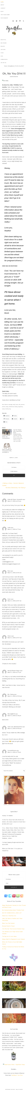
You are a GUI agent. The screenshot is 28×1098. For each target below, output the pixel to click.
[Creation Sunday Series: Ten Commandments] (7, 432)
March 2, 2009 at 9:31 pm (14, 501)
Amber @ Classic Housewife (15, 499)
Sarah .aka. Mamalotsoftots (15, 726)
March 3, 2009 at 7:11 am (14, 529)
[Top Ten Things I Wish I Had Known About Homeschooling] (18, 435)
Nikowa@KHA (11, 714)
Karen (9, 599)
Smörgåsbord (14, 76)
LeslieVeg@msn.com (8, 561)
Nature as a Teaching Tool (9, 915)
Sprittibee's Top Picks (17, 1075)
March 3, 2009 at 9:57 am (14, 601)
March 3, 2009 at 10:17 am (15, 637)
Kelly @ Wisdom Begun (14, 670)
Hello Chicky (19, 1089)
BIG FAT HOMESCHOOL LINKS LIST (12, 913)
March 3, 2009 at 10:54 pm (15, 696)
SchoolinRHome (12, 750)
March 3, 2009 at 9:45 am (14, 572)
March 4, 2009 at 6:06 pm (14, 728)
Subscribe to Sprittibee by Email (11, 400)
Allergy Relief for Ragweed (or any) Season (13, 939)
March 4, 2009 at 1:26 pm (14, 715)
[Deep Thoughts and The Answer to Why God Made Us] (7, 446)
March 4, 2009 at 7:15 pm (14, 752)
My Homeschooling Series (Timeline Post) (13, 910)
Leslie (9, 527)
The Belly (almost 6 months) (10, 395)
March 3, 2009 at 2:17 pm (14, 672)
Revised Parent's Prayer (8, 926)
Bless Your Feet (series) (8, 923)
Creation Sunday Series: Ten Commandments (6, 437)
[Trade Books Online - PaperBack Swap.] (14, 1064)
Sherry (9, 636)
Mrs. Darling (11, 694)
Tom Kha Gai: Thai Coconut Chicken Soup (13, 929)
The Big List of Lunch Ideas (9, 936)
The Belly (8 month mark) (9, 393)
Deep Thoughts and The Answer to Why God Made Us (7, 451)
